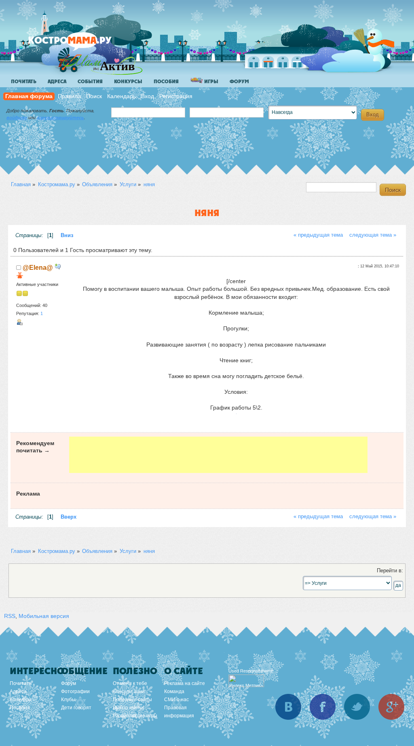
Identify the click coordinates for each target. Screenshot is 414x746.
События (90, 81)
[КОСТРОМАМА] (83, 44)
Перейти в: (390, 571)
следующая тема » (372, 235)
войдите (16, 117)
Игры (210, 81)
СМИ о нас (176, 699)
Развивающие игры (135, 716)
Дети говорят (76, 707)
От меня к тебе (130, 683)
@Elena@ (38, 267)
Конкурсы (128, 81)
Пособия (166, 81)
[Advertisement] (218, 455)
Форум (239, 81)
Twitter (357, 707)
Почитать (23, 81)
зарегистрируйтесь (60, 117)
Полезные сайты (132, 699)
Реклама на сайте (184, 683)
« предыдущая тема (318, 235)
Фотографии (75, 691)
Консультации (129, 691)
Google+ (391, 707)
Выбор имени (128, 707)
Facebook (323, 707)
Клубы (68, 699)
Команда (174, 691)
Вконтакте (288, 707)
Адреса (57, 81)
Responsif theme (256, 670)
